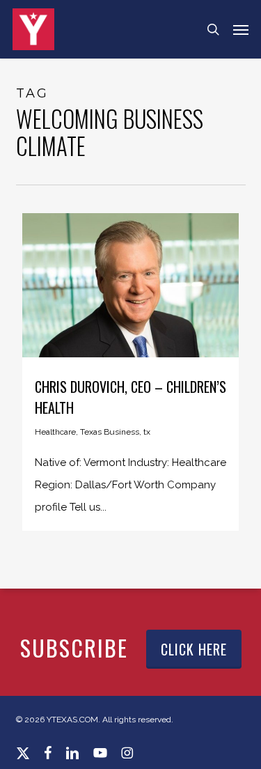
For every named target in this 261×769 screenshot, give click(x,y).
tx (146, 432)
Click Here (194, 649)
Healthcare (55, 432)
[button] (240, 29)
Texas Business (109, 432)
